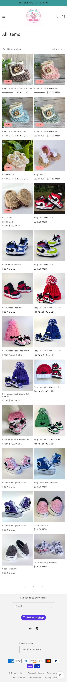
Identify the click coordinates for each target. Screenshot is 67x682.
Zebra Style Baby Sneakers (45, 562)
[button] (3, 16)
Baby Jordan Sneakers (43, 217)
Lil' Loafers (7, 217)
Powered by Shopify (36, 673)
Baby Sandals (8, 174)
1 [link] (25, 586)
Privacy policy (19, 678)
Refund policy (52, 673)
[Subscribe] (51, 606)
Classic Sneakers (41, 525)
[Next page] (41, 586)
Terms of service (34, 678)
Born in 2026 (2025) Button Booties (17, 88)
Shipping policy (50, 678)
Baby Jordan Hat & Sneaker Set (47, 307)
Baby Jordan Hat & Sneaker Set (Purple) (15, 395)
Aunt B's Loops (21, 673)
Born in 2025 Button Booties (46, 88)
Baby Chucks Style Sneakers (14, 482)
